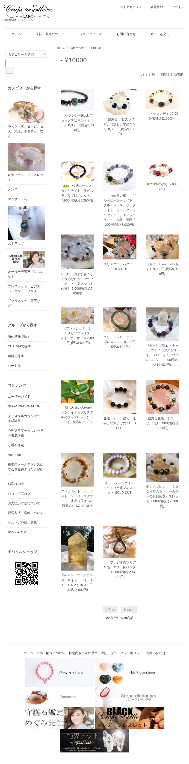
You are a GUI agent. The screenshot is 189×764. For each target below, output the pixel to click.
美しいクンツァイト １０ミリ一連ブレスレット (120, 487)
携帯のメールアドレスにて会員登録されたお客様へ (25, 469)
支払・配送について (50, 34)
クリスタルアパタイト (119, 264)
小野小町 (161, 184)
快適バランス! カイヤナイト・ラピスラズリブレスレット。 (78, 190)
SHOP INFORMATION (24, 406)
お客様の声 (16, 484)
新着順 (178, 74)
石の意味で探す (19, 336)
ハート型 (14, 365)
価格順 (164, 74)
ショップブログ (90, 34)
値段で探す (77, 48)
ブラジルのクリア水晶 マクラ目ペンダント (119, 567)
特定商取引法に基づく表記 (88, 653)
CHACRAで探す (19, 346)
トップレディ (157, 113)
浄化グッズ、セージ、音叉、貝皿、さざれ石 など (25, 131)
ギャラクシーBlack (75, 115)
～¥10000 (94, 48)
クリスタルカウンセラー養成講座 (25, 418)
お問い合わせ (126, 34)
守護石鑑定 (16, 445)
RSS (11, 532)
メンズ (13, 189)
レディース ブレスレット (25, 177)
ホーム (16, 34)
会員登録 (156, 7)
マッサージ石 (17, 199)
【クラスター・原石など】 (24, 303)
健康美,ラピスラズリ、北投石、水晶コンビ (119, 124)
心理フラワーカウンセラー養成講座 (25, 433)
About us (14, 455)
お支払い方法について (24, 503)
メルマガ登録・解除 (22, 522)
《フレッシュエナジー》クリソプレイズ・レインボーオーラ (77, 333)
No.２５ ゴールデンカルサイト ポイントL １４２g (77, 580)
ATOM (21, 532)
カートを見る (160, 34)
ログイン (177, 7)
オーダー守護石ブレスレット (25, 274)
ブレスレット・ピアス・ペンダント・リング (25, 288)
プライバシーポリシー (127, 653)
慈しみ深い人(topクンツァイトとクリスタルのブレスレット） (77, 412)
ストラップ (16, 243)
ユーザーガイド (19, 396)
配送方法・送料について (25, 513)
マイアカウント (131, 7)
